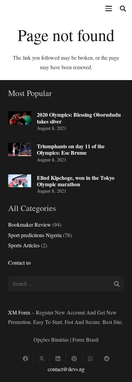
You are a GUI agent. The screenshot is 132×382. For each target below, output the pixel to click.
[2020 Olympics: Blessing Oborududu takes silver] (19, 118)
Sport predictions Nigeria (35, 234)
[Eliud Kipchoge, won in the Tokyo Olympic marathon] (19, 181)
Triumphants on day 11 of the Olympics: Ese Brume (71, 149)
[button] (108, 8)
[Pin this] (74, 358)
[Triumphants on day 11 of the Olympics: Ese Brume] (19, 149)
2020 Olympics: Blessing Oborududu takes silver (79, 118)
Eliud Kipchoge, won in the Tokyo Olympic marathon (75, 181)
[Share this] (25, 358)
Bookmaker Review (29, 224)
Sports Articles (24, 245)
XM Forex (19, 312)
